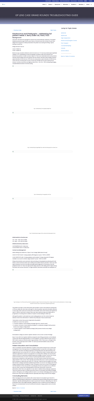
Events (50, 4)
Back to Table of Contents (68, 56)
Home (87, 4)
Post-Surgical (64, 43)
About (44, 4)
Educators (65, 4)
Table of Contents (20, 388)
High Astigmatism (65, 38)
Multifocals (64, 35)
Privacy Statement (24, 395)
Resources (57, 4)
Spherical (63, 33)
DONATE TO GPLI (84, 395)
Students (73, 4)
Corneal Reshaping (66, 45)
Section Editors (65, 50)
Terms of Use (15, 395)
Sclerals (63, 48)
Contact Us (33, 395)
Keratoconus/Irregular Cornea (69, 40)
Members (81, 4)
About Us (40, 395)
